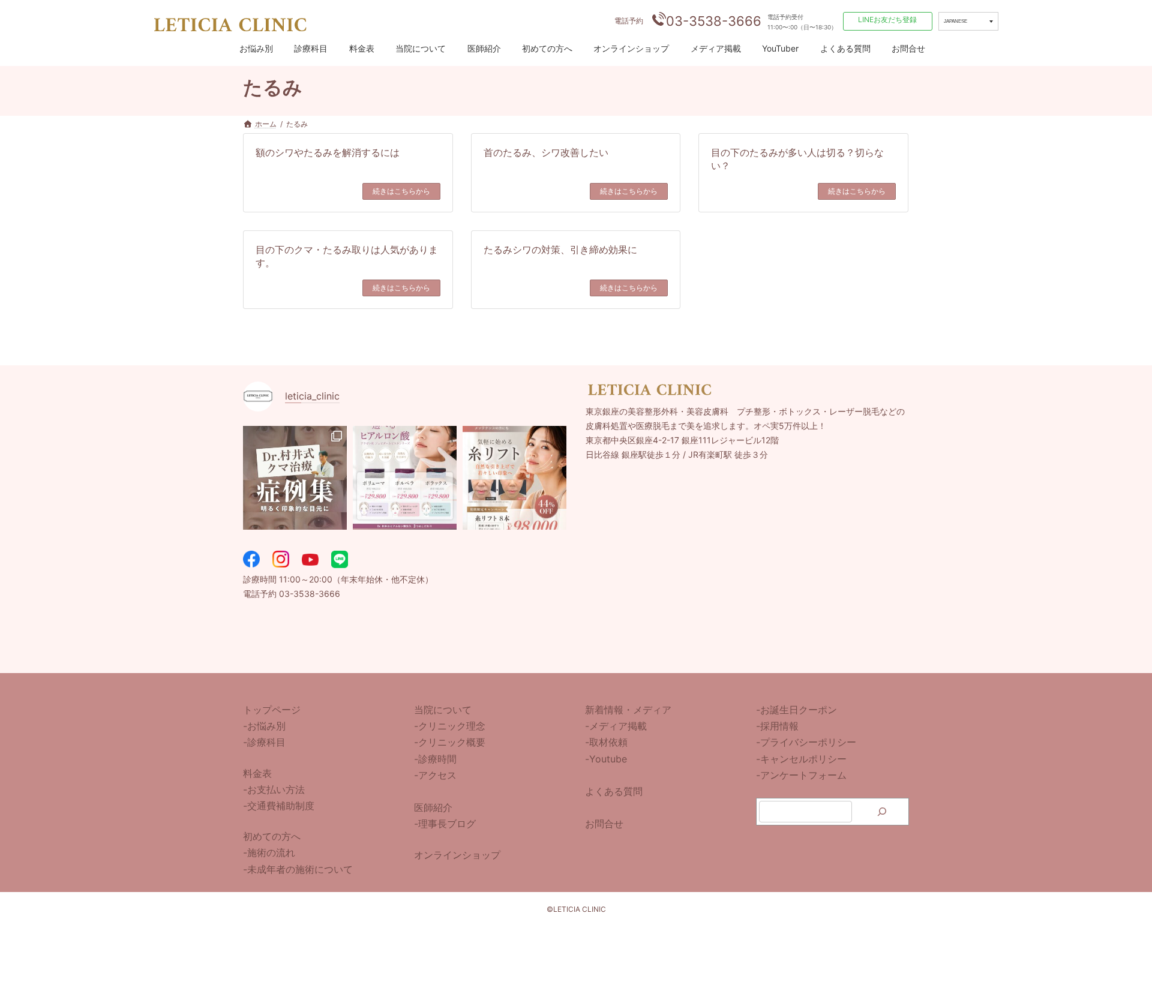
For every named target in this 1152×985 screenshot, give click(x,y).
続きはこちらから (401, 191)
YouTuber (780, 48)
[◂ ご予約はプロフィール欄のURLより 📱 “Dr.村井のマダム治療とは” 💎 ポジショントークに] (295, 478)
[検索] (882, 811)
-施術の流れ (269, 852)
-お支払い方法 (274, 789)
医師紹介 (484, 48)
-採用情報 (777, 726)
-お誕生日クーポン (796, 710)
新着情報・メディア (628, 710)
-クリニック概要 (449, 742)
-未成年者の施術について (298, 869)
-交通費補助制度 (278, 806)
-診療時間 (435, 758)
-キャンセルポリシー (801, 758)
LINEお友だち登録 (887, 19)
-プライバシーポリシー (806, 742)
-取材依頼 (606, 742)
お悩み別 (256, 48)
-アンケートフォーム (801, 774)
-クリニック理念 (449, 726)
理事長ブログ (447, 824)
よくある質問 (845, 48)
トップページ (272, 710)
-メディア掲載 (616, 726)
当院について (420, 48)
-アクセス (435, 774)
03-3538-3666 (713, 21)
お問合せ (908, 48)
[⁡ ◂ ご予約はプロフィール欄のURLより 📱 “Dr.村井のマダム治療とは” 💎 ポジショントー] (514, 478)
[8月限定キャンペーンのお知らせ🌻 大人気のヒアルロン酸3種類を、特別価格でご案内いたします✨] (405, 478)
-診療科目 (264, 742)
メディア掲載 (716, 48)
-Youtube (606, 758)
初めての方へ (547, 48)
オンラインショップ (631, 48)
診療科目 (311, 48)
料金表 (361, 48)
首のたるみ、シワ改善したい (546, 152)
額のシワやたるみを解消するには (328, 152)
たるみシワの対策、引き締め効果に (560, 250)
